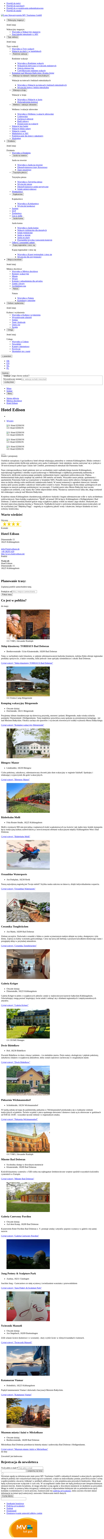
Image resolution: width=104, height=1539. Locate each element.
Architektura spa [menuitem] (19, 286)
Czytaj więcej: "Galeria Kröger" (15, 1005)
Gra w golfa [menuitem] (17, 216)
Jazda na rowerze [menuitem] (20, 156)
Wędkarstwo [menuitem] (17, 191)
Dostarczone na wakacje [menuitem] (27, 124)
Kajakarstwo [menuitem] (18, 194)
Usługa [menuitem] (10, 330)
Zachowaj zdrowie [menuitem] (25, 119)
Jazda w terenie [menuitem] (23, 235)
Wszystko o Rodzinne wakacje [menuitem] (30, 63)
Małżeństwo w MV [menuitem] (20, 133)
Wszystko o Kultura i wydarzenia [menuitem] (26, 315)
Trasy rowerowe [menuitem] (24, 170)
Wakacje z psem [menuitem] (19, 131)
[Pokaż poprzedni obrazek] (2, 454)
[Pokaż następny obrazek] (4, 454)
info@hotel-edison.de (10, 549)
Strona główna (12, 398)
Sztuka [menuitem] (15, 320)
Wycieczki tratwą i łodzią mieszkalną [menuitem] (33, 87)
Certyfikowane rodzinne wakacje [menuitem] (31, 70)
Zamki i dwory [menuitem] (18, 283)
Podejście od (6, 591)
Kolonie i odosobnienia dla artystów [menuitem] (27, 281)
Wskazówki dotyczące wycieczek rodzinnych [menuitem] (36, 66)
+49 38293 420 (7, 551)
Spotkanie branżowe (15, 1503)
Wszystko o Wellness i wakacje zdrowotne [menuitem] (35, 114)
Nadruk (9, 1508)
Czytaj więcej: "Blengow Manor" (15, 779)
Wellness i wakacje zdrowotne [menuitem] (25, 105)
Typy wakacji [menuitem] (13, 37)
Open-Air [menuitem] (16, 325)
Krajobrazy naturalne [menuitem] (26, 300)
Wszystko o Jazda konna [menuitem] (27, 228)
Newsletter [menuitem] (16, 344)
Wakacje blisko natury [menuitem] (21, 128)
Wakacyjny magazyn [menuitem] (16, 20)
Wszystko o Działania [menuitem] (21, 153)
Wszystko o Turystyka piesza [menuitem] (29, 182)
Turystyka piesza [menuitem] (20, 172)
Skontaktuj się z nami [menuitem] (21, 351)
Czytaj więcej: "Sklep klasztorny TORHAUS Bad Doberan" (27, 663)
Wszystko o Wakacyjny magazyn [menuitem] (26, 32)
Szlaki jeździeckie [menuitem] (25, 233)
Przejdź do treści (13, 3)
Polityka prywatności (15, 1506)
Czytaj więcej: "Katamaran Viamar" (16, 1395)
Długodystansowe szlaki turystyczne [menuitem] (32, 187)
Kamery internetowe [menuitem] (20, 346)
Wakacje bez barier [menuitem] (20, 126)
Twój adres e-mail (9, 1468)
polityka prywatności (62, 1491)
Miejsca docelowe (14, 401)
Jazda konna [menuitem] (18, 218)
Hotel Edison (12, 403)
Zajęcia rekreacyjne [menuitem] (25, 68)
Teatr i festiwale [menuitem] (18, 322)
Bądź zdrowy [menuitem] (23, 121)
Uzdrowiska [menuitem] (22, 116)
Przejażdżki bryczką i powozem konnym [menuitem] (34, 240)
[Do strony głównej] (21, 15)
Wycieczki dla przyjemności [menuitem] (29, 257)
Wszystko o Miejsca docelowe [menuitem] (25, 271)
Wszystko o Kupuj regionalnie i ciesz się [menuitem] (34, 254)
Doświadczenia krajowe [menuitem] (27, 102)
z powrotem (6, 356)
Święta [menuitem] (15, 327)
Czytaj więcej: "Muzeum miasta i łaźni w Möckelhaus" (24, 1449)
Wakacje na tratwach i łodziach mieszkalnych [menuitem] (31, 76)
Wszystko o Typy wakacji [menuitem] (23, 49)
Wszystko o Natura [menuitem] (25, 298)
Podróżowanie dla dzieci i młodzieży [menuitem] (27, 136)
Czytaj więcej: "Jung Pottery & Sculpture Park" (21, 1288)
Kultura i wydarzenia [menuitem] (15, 303)
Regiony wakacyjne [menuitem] (20, 274)
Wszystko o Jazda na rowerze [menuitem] (30, 165)
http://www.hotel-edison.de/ (13, 554)
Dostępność (11, 1511)
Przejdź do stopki (13, 10)
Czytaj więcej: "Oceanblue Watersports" (18, 889)
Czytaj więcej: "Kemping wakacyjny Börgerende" (22, 725)
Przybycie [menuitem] (16, 349)
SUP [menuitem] (14, 211)
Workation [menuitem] (16, 138)
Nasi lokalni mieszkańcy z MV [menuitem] (25, 34)
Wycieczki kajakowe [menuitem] (26, 206)
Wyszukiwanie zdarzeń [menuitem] (22, 317)
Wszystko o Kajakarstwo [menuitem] (28, 203)
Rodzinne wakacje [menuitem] (20, 54)
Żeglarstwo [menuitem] (17, 213)
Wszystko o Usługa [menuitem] (20, 341)
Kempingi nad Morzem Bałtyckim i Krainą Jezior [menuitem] (33, 73)
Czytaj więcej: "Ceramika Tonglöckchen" (19, 946)
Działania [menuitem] (11, 141)
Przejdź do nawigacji (15, 6)
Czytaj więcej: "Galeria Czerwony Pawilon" (20, 1236)
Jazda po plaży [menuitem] (23, 237)
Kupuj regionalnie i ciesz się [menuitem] (24, 245)
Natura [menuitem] (15, 289)
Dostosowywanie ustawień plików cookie (24, 1513)
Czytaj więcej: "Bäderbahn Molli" (15, 836)
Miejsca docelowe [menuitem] (15, 260)
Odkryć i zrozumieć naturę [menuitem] (23, 242)
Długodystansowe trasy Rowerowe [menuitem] (32, 167)
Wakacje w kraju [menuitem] (19, 90)
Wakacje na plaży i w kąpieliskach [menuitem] (26, 51)
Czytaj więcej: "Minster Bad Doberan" (17, 1179)
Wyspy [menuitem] (15, 279)
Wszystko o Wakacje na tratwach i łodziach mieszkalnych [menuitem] (42, 85)
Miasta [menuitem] (15, 276)
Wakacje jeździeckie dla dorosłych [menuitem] (32, 230)
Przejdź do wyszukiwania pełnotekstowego (24, 8)
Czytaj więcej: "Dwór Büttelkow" (15, 1062)
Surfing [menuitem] (15, 208)
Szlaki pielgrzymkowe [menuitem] (26, 189)
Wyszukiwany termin (12, 379)
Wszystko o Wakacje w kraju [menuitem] (29, 99)
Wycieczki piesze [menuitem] (24, 184)
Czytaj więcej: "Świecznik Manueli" (16, 1342)
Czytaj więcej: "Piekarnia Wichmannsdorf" (19, 1119)
